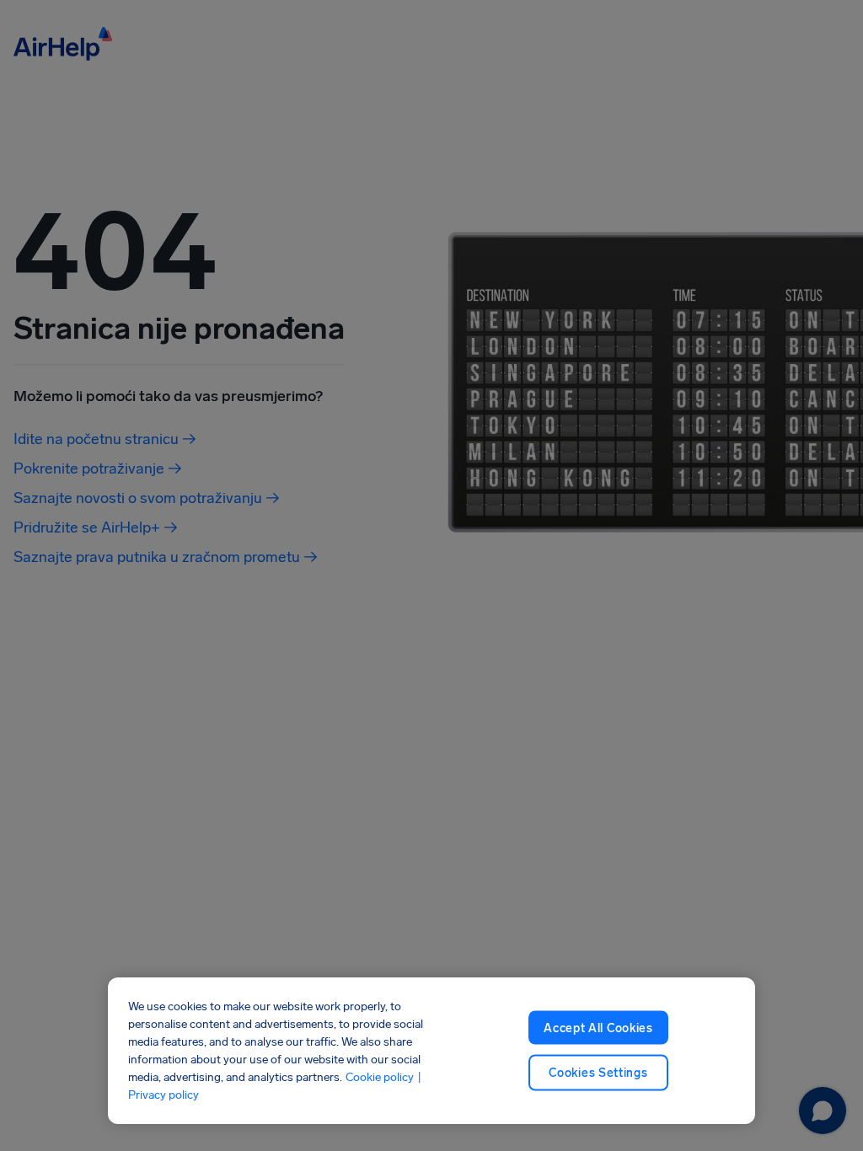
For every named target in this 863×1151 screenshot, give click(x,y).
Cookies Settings (598, 1073)
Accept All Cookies (598, 1027)
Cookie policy (380, 1077)
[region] (431, 1050)
